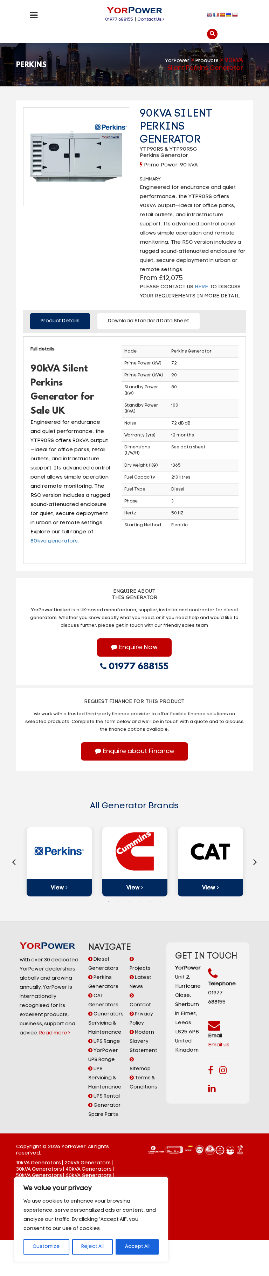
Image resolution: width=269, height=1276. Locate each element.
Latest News (140, 982)
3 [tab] (129, 901)
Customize (46, 1246)
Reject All (92, 1246)
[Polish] (235, 14)
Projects (140, 968)
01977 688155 (119, 19)
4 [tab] (139, 901)
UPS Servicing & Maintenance (105, 1078)
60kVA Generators (88, 1175)
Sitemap (140, 1069)
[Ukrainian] (229, 14)
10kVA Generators (38, 1163)
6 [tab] (160, 901)
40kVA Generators (88, 1169)
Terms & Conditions (143, 1083)
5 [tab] (150, 901)
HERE (201, 287)
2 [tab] (118, 901)
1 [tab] (108, 901)
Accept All (137, 1246)
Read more (53, 1033)
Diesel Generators (103, 964)
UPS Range (106, 1041)
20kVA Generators (87, 1163)
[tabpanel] (59, 861)
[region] (91, 1219)
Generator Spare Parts (104, 1110)
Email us (218, 1045)
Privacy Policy (141, 1019)
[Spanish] (222, 14)
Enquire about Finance (137, 752)
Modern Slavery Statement (143, 1041)
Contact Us (150, 19)
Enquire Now (137, 648)
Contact (140, 1005)
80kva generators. (55, 541)
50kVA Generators (39, 1175)
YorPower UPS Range (103, 1055)
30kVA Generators (39, 1169)
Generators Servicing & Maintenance (106, 1023)
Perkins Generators (103, 982)
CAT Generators (103, 1000)
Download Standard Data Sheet (148, 321)
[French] (216, 14)
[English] (210, 14)
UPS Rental (106, 1096)
